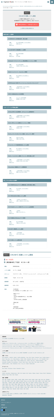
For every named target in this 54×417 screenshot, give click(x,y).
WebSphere (49, 373)
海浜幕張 (8, 379)
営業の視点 (10, 395)
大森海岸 (10, 382)
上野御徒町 (46, 384)
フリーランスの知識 (5, 393)
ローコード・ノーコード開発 (19, 338)
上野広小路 (41, 384)
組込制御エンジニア (39, 344)
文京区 (25, 387)
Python (33, 357)
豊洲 (18, 385)
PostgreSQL (19, 368)
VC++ (19, 363)
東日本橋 (38, 385)
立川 (34, 384)
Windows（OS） (23, 360)
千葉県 (16, 379)
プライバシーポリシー (6, 402)
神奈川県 (14, 388)
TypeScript (37, 357)
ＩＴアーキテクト (16, 344)
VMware (34, 373)
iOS (21, 373)
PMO (14, 346)
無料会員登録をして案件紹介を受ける (28, 24)
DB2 (3, 368)
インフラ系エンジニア (32, 343)
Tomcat (41, 373)
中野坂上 (21, 387)
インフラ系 (8, 352)
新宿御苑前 (45, 387)
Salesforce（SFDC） (6, 363)
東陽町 (27, 384)
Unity (13, 374)
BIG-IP (44, 373)
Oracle (14, 368)
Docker (12, 360)
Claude (27, 363)
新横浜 (23, 379)
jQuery (15, 360)
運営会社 (3, 400)
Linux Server (8, 373)
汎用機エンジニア (5, 343)
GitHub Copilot (32, 363)
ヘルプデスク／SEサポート (28, 347)
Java (27, 357)
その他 (38, 393)
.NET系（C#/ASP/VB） (22, 357)
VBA (45, 360)
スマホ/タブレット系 (40, 352)
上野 (37, 384)
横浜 (24, 384)
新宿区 (40, 387)
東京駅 (19, 384)
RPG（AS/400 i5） (5, 357)
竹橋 (9, 384)
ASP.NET (11, 357)
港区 (26, 382)
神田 (22, 384)
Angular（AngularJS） (40, 360)
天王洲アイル (46, 385)
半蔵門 (12, 384)
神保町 (7, 384)
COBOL (8, 360)
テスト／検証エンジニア (20, 346)
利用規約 (3, 404)
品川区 (3, 385)
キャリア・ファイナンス (32, 393)
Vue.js (41, 357)
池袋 (3, 379)
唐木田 (21, 388)
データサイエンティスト (38, 347)
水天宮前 (31, 387)
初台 (44, 379)
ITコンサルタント (23, 344)
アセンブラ (23, 363)
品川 (37, 387)
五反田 (7, 385)
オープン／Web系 (19, 352)
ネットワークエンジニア (47, 347)
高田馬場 (7, 387)
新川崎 (26, 379)
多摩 (18, 387)
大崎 (24, 388)
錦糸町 (32, 385)
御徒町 (17, 382)
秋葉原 (33, 379)
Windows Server (14, 373)
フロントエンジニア (31, 344)
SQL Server (10, 368)
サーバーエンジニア (5, 347)
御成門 (32, 382)
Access (23, 368)
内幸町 (36, 379)
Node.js (28, 360)
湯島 (28, 387)
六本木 (10, 385)
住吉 (35, 385)
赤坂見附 (28, 385)
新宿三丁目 (4, 388)
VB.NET (15, 357)
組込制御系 (25, 352)
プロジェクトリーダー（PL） (7, 346)
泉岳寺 (42, 385)
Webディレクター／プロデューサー (38, 346)
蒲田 (5, 379)
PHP (30, 357)
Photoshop (4, 360)
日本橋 (12, 379)
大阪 (42, 379)
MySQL (6, 368)
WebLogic (4, 374)
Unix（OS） (33, 360)
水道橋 (3, 387)
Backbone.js (15, 363)
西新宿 (8, 388)
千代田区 (31, 384)
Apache (37, 373)
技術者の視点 (4, 395)
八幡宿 (3, 384)
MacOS (16, 374)
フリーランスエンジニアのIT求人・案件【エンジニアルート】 (13, 413)
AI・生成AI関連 (10, 338)
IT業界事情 (25, 393)
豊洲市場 (21, 385)
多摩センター (12, 387)
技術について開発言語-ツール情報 (16, 393)
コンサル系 (30, 352)
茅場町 (16, 384)
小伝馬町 (19, 379)
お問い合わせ (4, 407)
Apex (11, 363)
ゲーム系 (34, 352)
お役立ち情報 (43, 393)
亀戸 (11, 388)
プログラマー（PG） (13, 343)
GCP (27, 373)
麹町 (44, 382)
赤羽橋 (27, 388)
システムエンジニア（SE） (22, 343)
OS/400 (3, 373)
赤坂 (25, 385)
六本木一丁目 (14, 385)
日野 (35, 387)
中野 (16, 387)
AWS (18, 373)
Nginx (11, 374)
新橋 (39, 379)
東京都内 (47, 379)
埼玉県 (18, 388)
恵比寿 (30, 379)
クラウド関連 (4, 338)
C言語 (18, 360)
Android (24, 373)
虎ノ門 (47, 382)
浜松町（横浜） (5, 382)
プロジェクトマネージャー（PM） (16, 347)
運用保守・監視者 (40, 343)
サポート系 (13, 352)
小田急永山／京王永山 (38, 382)
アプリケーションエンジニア (7, 344)
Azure (8, 374)
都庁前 (24, 382)
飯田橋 (20, 382)
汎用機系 (3, 352)
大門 (29, 382)
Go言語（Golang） (46, 357)
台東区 (14, 382)
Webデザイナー (28, 346)
